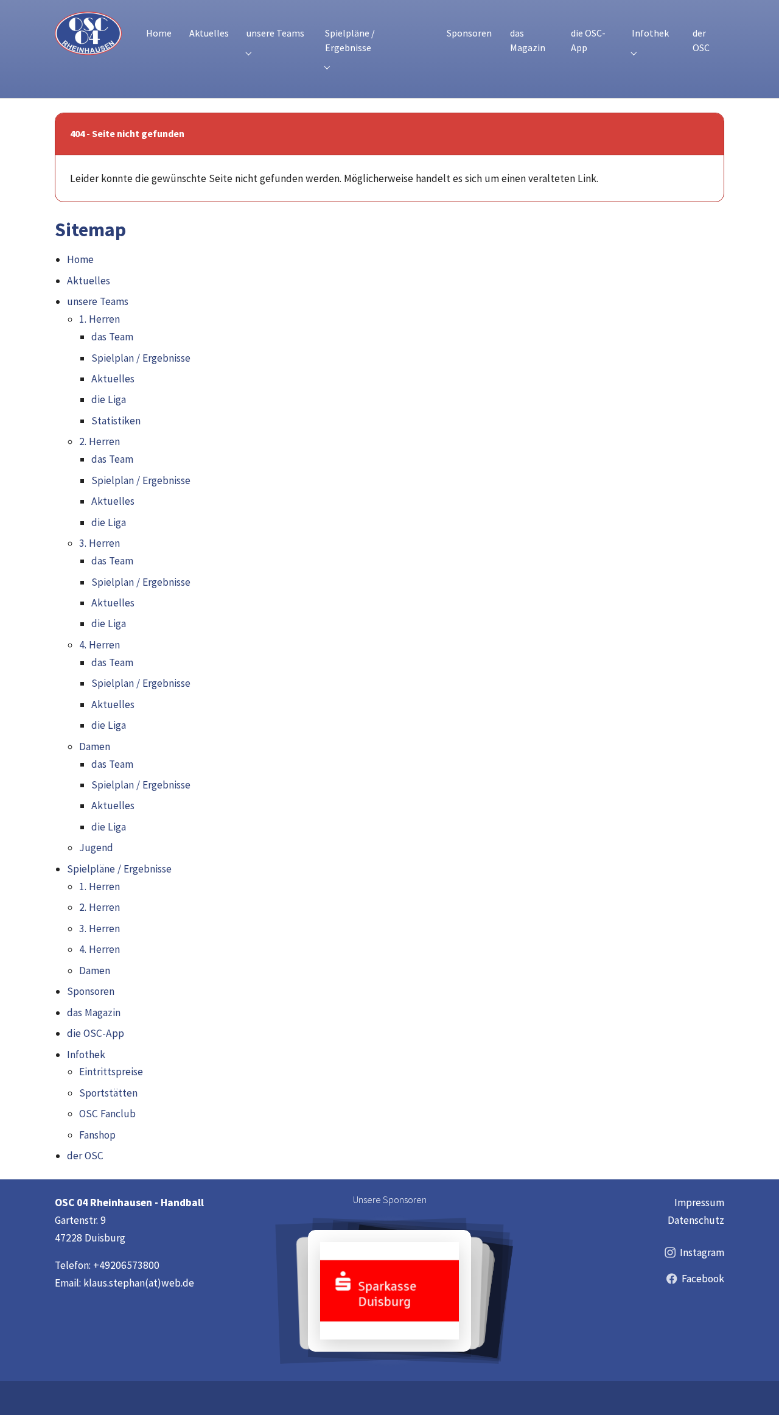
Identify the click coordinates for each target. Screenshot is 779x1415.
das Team (112, 336)
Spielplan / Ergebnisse (140, 358)
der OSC (85, 1155)
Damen (94, 746)
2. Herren (99, 441)
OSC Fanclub (107, 1113)
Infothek (86, 1054)
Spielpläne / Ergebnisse (119, 869)
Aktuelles (88, 280)
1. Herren (99, 319)
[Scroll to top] (751, 1387)
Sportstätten (108, 1093)
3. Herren (99, 543)
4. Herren (99, 644)
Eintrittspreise (111, 1071)
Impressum (699, 1202)
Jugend (96, 847)
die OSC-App (95, 1033)
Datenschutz (696, 1220)
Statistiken (116, 420)
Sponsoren (90, 991)
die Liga (108, 399)
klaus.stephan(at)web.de (138, 1283)
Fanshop (97, 1135)
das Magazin (94, 1012)
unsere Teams (97, 301)
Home (80, 259)
